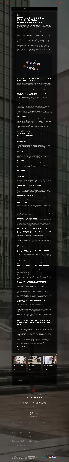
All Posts (13, 8)
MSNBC (52, 442)
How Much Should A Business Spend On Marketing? (34, 366)
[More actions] (51, 15)
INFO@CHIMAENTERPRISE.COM (40, 403)
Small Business (45, 441)
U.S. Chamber (45, 436)
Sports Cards (32, 8)
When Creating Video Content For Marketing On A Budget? (19, 366)
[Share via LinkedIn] (22, 346)
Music (21, 8)
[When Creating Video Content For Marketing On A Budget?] (19, 360)
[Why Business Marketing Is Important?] (50, 360)
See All (56, 354)
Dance (18, 8)
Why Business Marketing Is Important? (49, 366)
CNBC (52, 440)
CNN (52, 435)
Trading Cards (26, 8)
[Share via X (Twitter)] (19, 346)
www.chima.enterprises (31, 456)
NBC (52, 437)
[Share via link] (24, 346)
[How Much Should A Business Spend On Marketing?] (34, 360)
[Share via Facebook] (17, 346)
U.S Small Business (46, 432)
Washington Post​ (53, 445)
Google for (44, 440)
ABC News (52, 432)
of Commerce (45, 437)
